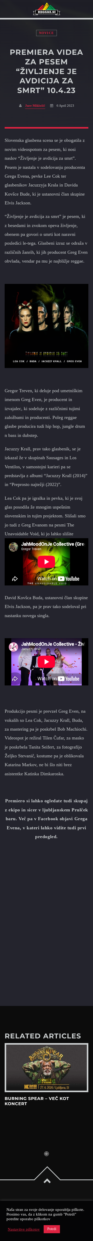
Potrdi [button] (51, 1229)
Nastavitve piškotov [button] (24, 1229)
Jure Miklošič (35, 106)
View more (46, 1067)
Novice (46, 33)
